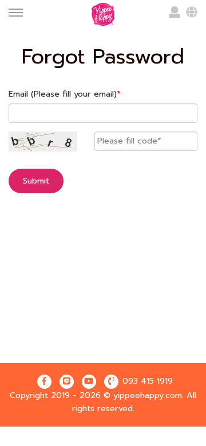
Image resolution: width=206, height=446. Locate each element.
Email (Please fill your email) (65, 93)
